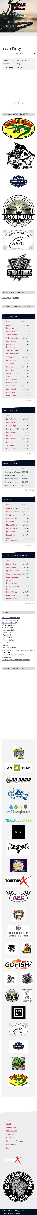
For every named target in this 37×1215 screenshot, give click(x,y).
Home (8, 1120)
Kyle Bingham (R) (12, 429)
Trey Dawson (11, 515)
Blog (7, 1148)
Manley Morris (12, 525)
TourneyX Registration (10, 298)
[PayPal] (18, 102)
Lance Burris (11, 370)
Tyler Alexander (12, 338)
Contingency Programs (15, 1141)
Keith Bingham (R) (13, 577)
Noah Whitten (11, 382)
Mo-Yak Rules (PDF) (9, 623)
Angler (8, 322)
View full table (30, 400)
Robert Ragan (11, 598)
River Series (10, 1137)
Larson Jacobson (12, 512)
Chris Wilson (11, 439)
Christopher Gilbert (13, 373)
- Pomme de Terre (9, 640)
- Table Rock (6, 635)
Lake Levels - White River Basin (13, 655)
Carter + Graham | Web (11, 1213)
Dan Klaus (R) (11, 522)
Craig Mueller (11, 432)
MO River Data (7, 627)
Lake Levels (6, 652)
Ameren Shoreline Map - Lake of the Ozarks (18, 650)
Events (8, 1124)
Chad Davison (11, 331)
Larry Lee (10, 442)
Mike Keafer (11, 396)
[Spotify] (22, 102)
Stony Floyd (10, 445)
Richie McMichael (12, 354)
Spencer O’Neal (12, 350)
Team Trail (10, 1134)
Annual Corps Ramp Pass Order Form (16, 660)
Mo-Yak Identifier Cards (11, 618)
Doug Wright (11, 425)
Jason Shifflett (11, 360)
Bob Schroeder (12, 528)
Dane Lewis (10, 392)
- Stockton (5, 642)
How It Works (11, 1144)
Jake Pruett (10, 531)
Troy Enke (10, 363)
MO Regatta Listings (9, 625)
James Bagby (11, 535)
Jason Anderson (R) (13, 435)
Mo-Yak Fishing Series (18, 22)
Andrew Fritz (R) (12, 508)
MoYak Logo (6, 657)
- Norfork (5, 645)
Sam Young (10, 386)
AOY (23, 322)
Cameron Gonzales (13, 574)
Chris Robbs (11, 341)
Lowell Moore (11, 518)
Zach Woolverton (13, 335)
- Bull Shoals (6, 632)
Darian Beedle (11, 592)
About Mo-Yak (11, 1131)
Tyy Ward (10, 357)
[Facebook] (14, 102)
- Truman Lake (7, 637)
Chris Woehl (11, 389)
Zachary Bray (11, 564)
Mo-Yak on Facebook (10, 620)
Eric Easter (10, 367)
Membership (11, 1127)
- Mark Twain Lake (9, 647)
